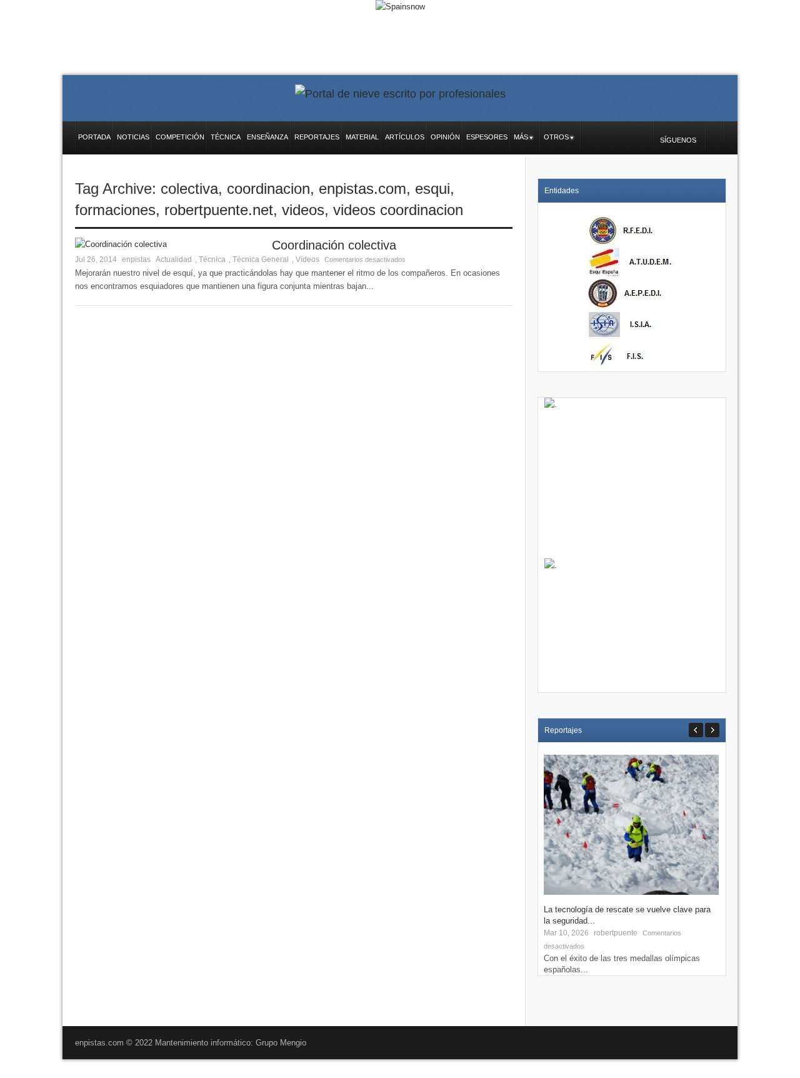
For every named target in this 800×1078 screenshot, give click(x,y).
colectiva (189, 188)
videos (303, 209)
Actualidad (174, 259)
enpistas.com (362, 188)
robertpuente (616, 933)
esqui (432, 188)
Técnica (212, 259)
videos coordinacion (398, 209)
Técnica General (260, 259)
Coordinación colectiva (334, 245)
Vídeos (307, 259)
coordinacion (268, 188)
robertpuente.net (218, 209)
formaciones (115, 209)
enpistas (136, 259)
